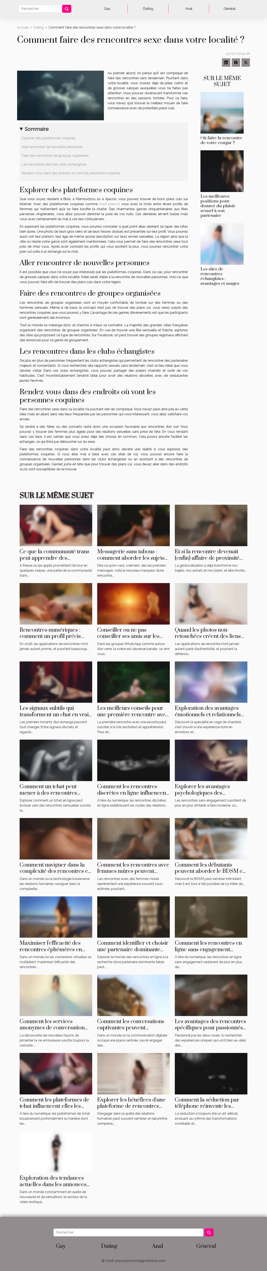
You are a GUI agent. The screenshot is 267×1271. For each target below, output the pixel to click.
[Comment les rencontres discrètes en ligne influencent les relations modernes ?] (133, 760)
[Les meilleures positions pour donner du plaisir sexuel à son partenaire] (222, 171)
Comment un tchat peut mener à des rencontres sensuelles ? (48, 793)
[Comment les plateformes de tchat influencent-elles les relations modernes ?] (56, 1073)
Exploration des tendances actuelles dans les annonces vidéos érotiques (53, 1184)
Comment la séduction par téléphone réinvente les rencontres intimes (207, 1106)
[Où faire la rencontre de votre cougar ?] (222, 112)
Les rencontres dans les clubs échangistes (54, 164)
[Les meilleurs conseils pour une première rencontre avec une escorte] (133, 682)
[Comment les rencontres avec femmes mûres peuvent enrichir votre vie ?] (133, 838)
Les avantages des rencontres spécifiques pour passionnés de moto (210, 1028)
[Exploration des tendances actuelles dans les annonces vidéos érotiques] (56, 1152)
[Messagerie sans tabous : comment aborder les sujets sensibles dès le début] (133, 525)
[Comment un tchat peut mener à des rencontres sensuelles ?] (56, 760)
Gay (107, 9)
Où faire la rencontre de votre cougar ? (221, 140)
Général (230, 9)
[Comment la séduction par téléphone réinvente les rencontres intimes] (211, 1073)
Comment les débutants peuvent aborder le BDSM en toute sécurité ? (210, 871)
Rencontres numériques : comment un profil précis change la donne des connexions (50, 639)
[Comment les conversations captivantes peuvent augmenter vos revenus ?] (133, 995)
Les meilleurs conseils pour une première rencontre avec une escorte (132, 714)
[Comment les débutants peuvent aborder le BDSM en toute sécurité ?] (211, 838)
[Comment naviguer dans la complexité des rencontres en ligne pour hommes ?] (56, 838)
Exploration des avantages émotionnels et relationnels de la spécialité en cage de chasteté (208, 718)
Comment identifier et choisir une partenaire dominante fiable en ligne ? (132, 949)
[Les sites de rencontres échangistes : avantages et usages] (222, 244)
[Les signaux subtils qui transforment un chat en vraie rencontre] (56, 682)
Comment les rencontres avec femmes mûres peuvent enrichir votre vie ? (133, 871)
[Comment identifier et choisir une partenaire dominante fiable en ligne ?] (133, 917)
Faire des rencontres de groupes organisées (55, 156)
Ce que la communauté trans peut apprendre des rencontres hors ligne (54, 558)
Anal (188, 9)
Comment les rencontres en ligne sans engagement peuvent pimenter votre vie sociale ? (208, 953)
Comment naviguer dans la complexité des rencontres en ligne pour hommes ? (55, 871)
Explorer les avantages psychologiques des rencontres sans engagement (210, 793)
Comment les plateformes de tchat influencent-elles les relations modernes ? (54, 1106)
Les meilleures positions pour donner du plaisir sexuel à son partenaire (217, 206)
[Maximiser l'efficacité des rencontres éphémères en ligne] (56, 917)
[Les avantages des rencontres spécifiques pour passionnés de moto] (211, 995)
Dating (148, 9)
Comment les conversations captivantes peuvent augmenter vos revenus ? (130, 1028)
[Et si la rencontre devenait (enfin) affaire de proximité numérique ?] (211, 525)
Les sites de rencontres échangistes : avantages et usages (219, 276)
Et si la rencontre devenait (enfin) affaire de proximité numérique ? (207, 558)
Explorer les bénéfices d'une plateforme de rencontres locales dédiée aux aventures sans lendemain (132, 1109)
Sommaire (37, 129)
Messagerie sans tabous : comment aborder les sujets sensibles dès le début (130, 558)
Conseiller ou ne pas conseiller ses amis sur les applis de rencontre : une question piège (128, 639)
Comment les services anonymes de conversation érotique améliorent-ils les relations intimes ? (52, 1031)
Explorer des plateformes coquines (49, 138)
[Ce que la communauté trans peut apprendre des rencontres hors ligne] (56, 525)
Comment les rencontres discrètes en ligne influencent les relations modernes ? (132, 793)
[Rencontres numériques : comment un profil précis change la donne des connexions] (56, 604)
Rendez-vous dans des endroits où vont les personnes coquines (71, 173)
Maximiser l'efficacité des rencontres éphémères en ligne (51, 949)
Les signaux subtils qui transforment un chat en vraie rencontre (56, 714)
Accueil (22, 27)
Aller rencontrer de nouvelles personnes (52, 147)
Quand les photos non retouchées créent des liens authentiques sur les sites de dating (208, 639)
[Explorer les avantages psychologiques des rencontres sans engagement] (211, 760)
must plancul (109, 204)
